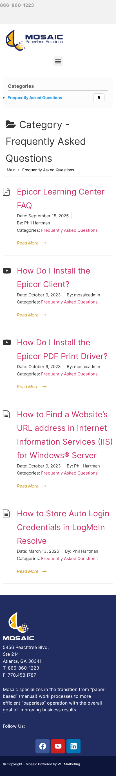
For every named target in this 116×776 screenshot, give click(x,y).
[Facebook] (42, 746)
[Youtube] (58, 746)
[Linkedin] (73, 746)
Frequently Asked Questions (69, 230)
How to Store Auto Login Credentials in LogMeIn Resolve (63, 527)
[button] (58, 61)
